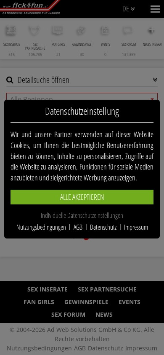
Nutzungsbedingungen (41, 227)
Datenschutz (103, 227)
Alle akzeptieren (82, 197)
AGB (78, 227)
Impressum (136, 227)
